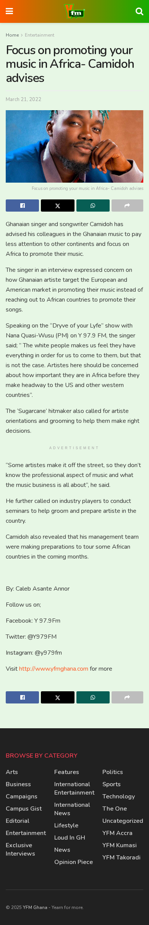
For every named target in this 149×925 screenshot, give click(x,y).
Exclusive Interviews (20, 849)
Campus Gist (24, 809)
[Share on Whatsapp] (93, 205)
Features (66, 772)
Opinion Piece (73, 862)
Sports (111, 784)
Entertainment (39, 35)
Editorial (17, 821)
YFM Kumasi (119, 845)
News (62, 850)
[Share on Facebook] (22, 205)
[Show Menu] (9, 11)
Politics (112, 772)
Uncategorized (122, 821)
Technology (118, 796)
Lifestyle (66, 825)
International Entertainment (74, 788)
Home (12, 35)
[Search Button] (139, 11)
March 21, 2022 (23, 99)
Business (18, 784)
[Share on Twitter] (57, 205)
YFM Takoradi (121, 857)
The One (114, 809)
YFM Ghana (35, 907)
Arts (12, 772)
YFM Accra (117, 833)
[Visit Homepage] (74, 11)
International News (72, 809)
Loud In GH (69, 837)
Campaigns (21, 796)
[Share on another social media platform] (127, 205)
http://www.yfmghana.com (53, 669)
